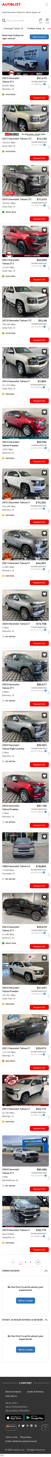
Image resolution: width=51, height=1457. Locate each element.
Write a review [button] (25, 1300)
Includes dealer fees (39, 81)
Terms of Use (11, 1437)
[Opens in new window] (14, 1418)
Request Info (39, 97)
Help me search (39, 36)
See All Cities (11, 1403)
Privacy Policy (25, 1437)
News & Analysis (13, 1391)
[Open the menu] (47, 4)
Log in (45, 1427)
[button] (40, 20)
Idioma (12, 1426)
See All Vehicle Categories (17, 1410)
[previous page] (13, 1262)
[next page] (38, 1262)
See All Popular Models (17, 1406)
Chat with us (11, 1396)
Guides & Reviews (35, 1391)
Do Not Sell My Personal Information (21, 1441)
